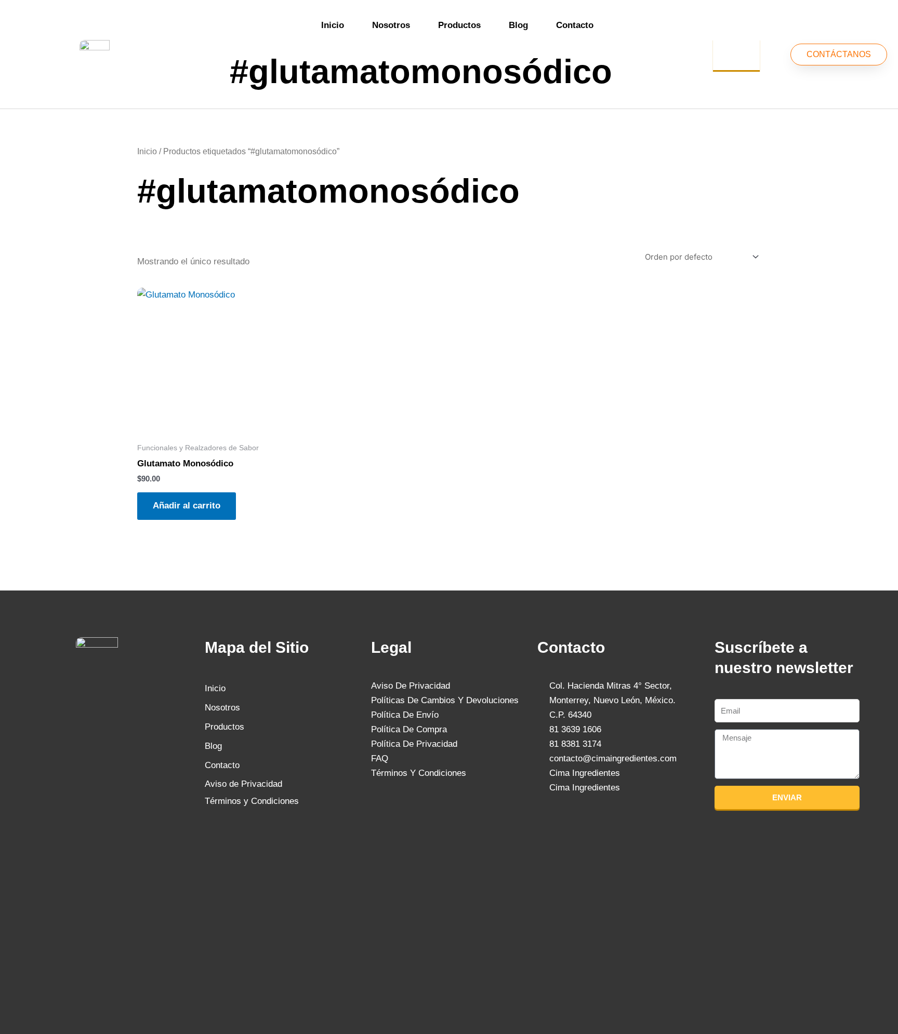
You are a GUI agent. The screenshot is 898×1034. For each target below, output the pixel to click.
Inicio (332, 25)
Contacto (574, 25)
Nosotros (391, 25)
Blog (518, 25)
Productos (459, 25)
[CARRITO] (736, 54)
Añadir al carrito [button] (186, 506)
